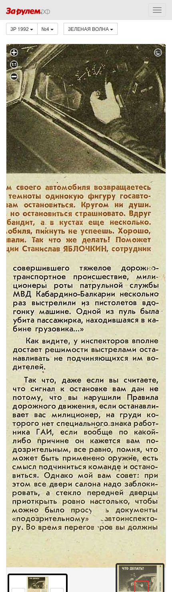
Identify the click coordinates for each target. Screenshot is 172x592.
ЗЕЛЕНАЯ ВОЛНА (89, 28)
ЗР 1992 (20, 28)
